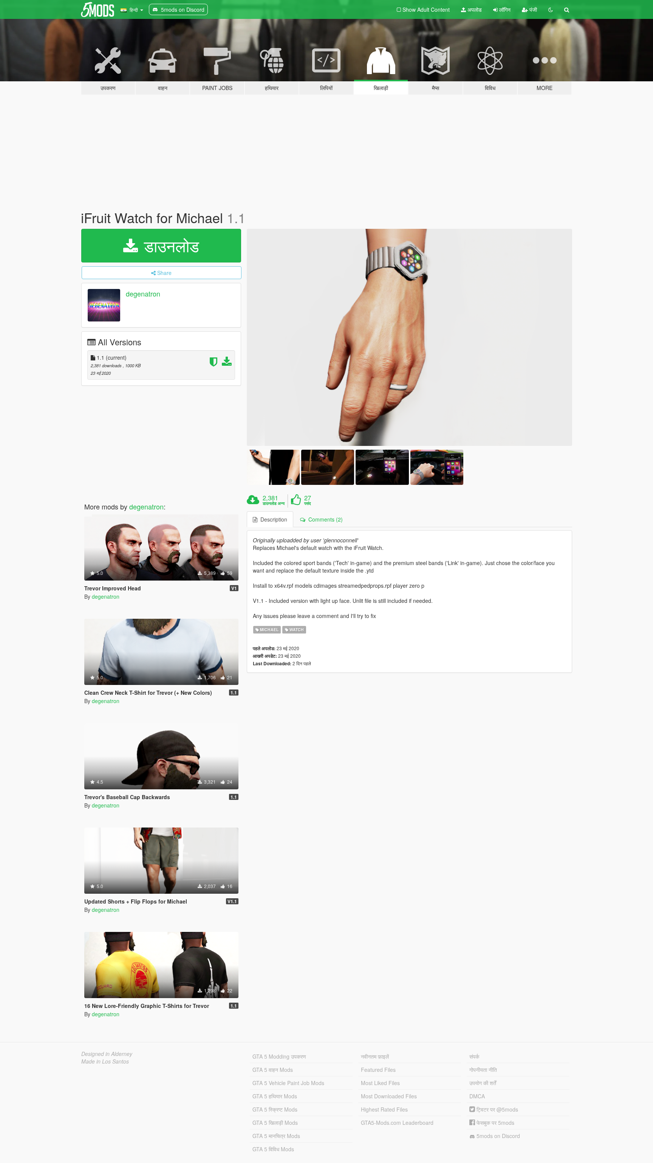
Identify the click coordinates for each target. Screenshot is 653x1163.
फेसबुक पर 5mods (494, 1122)
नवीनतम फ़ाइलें (375, 1056)
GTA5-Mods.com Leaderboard (397, 1122)
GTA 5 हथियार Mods (274, 1096)
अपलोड (474, 9)
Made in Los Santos (105, 1061)
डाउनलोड (169, 245)
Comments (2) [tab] (324, 519)
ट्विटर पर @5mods (496, 1109)
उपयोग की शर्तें (482, 1083)
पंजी (532, 9)
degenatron (143, 293)
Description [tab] (272, 519)
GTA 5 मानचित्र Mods (276, 1136)
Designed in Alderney (106, 1053)
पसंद (307, 503)
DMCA (477, 1096)
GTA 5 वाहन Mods (272, 1069)
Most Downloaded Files (389, 1096)
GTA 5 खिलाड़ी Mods (275, 1122)
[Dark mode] (551, 9)
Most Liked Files (380, 1083)
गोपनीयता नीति (483, 1069)
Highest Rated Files (384, 1109)
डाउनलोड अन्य (274, 503)
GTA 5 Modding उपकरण (279, 1056)
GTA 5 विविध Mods (273, 1149)
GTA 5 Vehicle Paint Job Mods (288, 1083)
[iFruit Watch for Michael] (410, 337)
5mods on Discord (497, 1136)
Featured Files (378, 1069)
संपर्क (474, 1056)
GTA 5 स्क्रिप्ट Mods (274, 1109)
